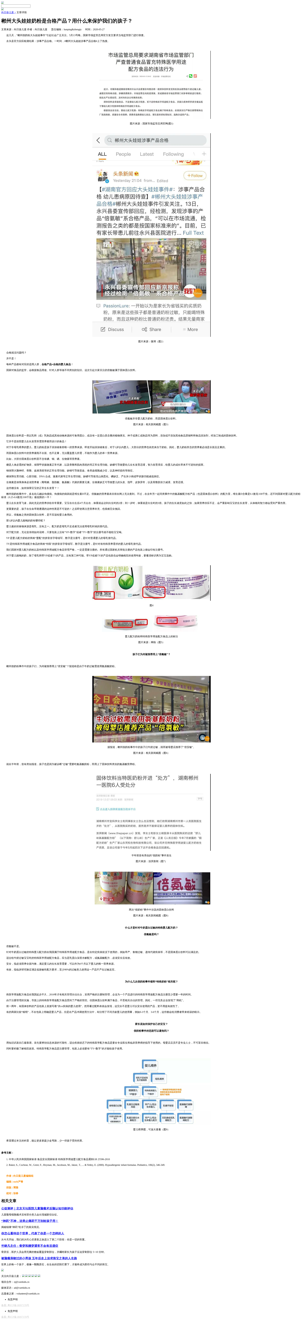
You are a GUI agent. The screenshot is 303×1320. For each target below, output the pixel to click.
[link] (8, 12)
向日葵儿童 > (8, 12)
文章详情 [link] (22, 12)
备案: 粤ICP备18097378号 (15, 1305)
